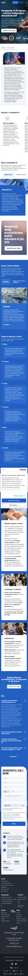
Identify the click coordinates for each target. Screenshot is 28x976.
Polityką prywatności (7, 814)
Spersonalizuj (13, 505)
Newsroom (18, 916)
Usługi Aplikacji (4, 881)
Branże (3, 910)
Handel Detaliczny (5, 916)
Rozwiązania (10, 48)
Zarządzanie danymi (22, 897)
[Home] (3, 2)
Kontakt (15, 2)
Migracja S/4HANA (5, 889)
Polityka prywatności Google (14, 817)
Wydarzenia (19, 914)
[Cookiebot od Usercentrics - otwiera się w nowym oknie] (19, 470)
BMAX (19, 901)
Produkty (20, 895)
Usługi (3, 879)
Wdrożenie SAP (4, 891)
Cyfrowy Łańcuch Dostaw (6, 901)
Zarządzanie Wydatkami (6, 903)
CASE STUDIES (13, 911)
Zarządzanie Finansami (6, 897)
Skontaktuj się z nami (9, 30)
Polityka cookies (19, 960)
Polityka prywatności (9, 960)
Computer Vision (21, 174)
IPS (18, 903)
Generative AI (8, 174)
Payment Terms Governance (21, 906)
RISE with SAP (4, 887)
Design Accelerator (22, 899)
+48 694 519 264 (14, 943)
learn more (6, 324)
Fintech (2, 918)
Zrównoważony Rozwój (21, 921)
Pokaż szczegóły (18, 495)
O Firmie (18, 912)
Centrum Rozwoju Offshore (7, 885)
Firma (18, 910)
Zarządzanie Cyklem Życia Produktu (9, 899)
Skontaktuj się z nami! (14, 686)
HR (1, 905)
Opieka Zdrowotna (5, 921)
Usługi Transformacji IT (6, 883)
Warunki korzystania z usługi (9, 819)
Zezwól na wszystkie (14, 500)
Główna (3, 48)
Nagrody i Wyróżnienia (21, 918)
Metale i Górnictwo (5, 914)
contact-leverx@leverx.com (14, 946)
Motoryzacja (4, 912)
